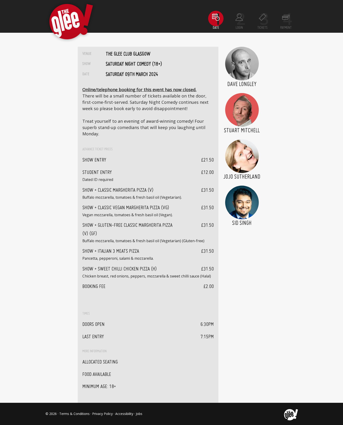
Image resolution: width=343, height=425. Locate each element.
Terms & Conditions (74, 413)
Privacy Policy (102, 413)
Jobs (139, 413)
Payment (286, 28)
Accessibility (124, 413)
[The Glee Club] (291, 413)
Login (239, 28)
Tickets (262, 28)
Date (216, 28)
